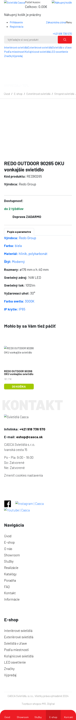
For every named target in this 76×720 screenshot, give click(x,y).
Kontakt (68, 717)
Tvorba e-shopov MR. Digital (38, 703)
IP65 (14, 309)
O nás (8, 549)
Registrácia (16, 26)
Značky (8, 55)
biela (13, 246)
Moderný (14, 262)
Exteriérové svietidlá (40, 47)
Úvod (7, 93)
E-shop (18, 93)
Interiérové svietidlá (16, 47)
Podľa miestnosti (14, 51)
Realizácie (11, 568)
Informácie (12, 599)
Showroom (23, 717)
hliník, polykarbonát (25, 254)
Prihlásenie (16, 22)
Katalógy (10, 574)
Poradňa (10, 580)
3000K (19, 301)
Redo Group (20, 238)
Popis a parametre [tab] (19, 231)
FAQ (7, 587)
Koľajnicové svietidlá (37, 51)
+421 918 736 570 (62, 33)
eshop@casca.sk (29, 437)
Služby (38, 717)
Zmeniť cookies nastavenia (23, 475)
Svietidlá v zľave (62, 47)
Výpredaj (18, 55)
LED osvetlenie (59, 51)
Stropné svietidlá (64, 93)
